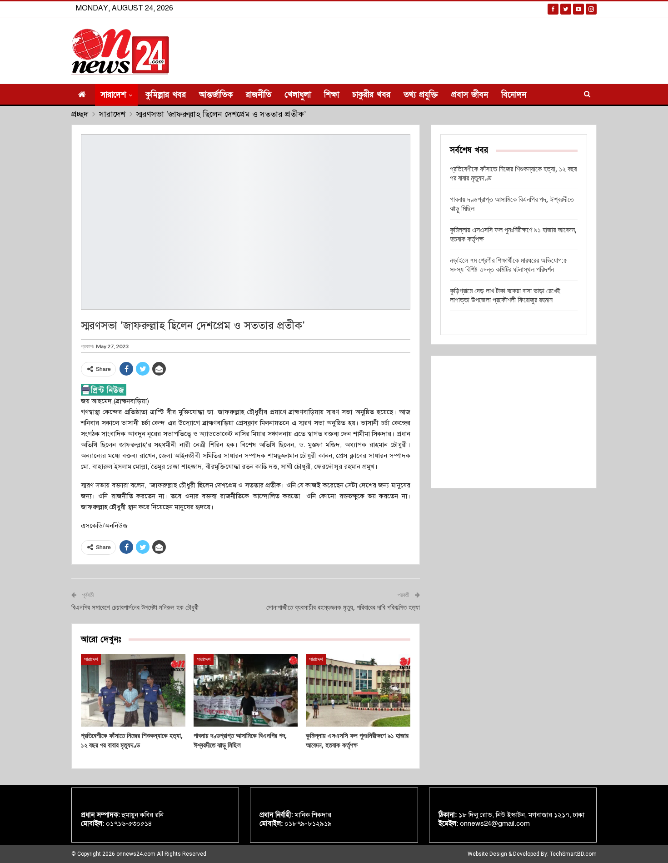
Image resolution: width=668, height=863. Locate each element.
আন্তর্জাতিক (216, 95)
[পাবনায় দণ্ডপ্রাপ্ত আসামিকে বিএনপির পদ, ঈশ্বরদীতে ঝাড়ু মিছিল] (246, 690)
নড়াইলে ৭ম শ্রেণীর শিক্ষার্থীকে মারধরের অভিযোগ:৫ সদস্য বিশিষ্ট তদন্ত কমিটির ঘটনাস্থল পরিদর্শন (508, 265)
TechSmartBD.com (573, 854)
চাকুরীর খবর (371, 95)
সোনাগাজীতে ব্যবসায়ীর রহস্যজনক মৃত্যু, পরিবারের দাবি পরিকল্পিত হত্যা (343, 607)
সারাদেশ (113, 95)
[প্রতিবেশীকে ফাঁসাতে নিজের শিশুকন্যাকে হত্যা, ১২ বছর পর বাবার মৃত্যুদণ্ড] (133, 690)
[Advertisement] (513, 422)
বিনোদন (513, 95)
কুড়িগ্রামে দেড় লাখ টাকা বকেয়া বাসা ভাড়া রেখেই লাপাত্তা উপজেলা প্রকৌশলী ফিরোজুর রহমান (505, 295)
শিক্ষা (331, 95)
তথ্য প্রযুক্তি (421, 95)
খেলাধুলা (297, 95)
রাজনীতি (258, 95)
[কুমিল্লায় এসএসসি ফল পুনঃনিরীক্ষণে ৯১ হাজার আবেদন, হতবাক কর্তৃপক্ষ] (358, 690)
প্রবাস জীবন (469, 95)
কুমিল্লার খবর (165, 95)
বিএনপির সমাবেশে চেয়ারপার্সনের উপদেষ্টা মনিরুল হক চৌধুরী (135, 607)
